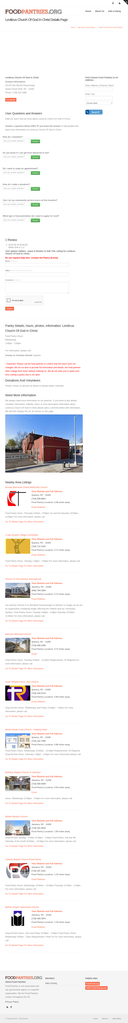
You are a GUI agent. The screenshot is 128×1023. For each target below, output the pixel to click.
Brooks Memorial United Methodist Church (26, 487)
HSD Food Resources (96, 988)
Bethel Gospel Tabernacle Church (22, 907)
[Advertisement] (64, 56)
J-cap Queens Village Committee (21, 535)
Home (88, 11)
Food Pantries (34, 12)
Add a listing (114, 11)
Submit (9, 308)
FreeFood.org (92, 984)
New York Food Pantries (86, 27)
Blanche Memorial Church (18, 634)
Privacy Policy (12, 1002)
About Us (99, 11)
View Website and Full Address (47, 491)
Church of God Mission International (23, 579)
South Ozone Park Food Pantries (110, 27)
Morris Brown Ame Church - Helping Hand (26, 729)
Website (41, 507)
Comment (13, 280)
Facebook (10, 100)
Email (34, 507)
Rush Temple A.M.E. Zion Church (21, 682)
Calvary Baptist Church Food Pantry (23, 859)
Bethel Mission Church (16, 816)
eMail (18, 270)
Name (11, 261)
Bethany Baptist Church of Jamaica (22, 772)
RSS (6, 1006)
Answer (35, 141)
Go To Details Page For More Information (24, 521)
